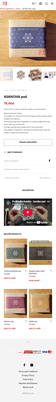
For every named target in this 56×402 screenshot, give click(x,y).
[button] (34, 3)
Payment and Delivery (28, 383)
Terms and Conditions (28, 371)
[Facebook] (50, 161)
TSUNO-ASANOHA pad (12, 271)
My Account (28, 387)
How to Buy (28, 379)
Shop (17, 8)
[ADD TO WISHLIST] (26, 271)
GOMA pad (33, 321)
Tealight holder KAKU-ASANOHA (37, 272)
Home (6, 90)
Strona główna (6, 8)
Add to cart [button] (10, 278)
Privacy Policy (28, 375)
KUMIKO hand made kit (19, 90)
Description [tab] (28, 190)
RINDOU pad (9, 321)
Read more (34, 281)
